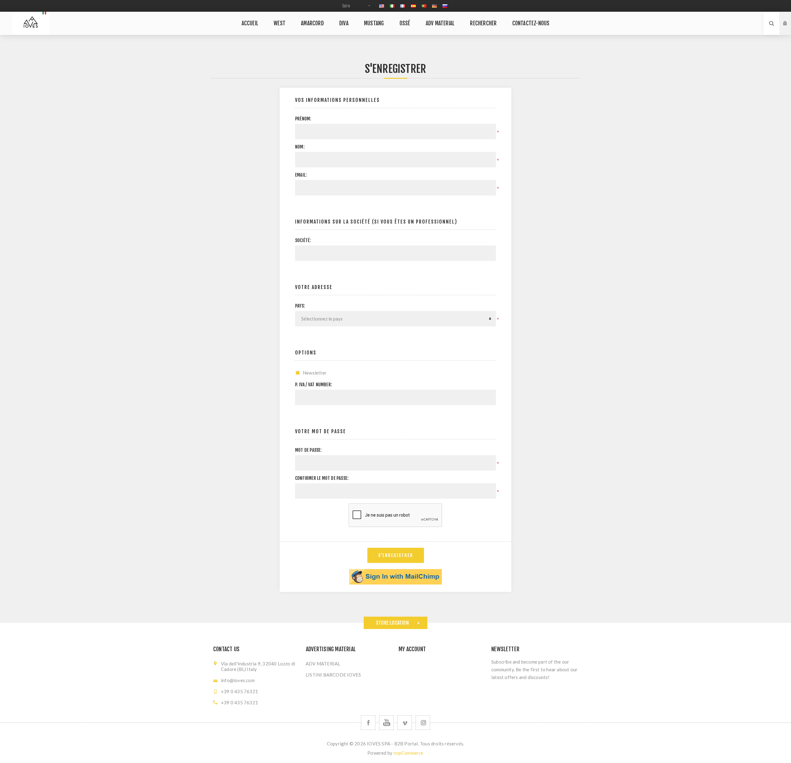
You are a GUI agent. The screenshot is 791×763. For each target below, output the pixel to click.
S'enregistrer (790, 29)
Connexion (790, 17)
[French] (403, 6)
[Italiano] (392, 6)
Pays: (300, 306)
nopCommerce (409, 753)
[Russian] (445, 6)
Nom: (300, 147)
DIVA (344, 23)
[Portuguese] (424, 6)
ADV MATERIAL (440, 23)
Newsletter (315, 372)
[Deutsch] (434, 6)
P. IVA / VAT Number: (313, 385)
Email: (301, 175)
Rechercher (483, 23)
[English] (382, 6)
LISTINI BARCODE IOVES (333, 674)
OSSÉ (405, 23)
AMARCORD (312, 23)
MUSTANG (374, 23)
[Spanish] (413, 6)
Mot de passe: (308, 450)
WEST (280, 23)
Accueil (250, 23)
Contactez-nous (531, 23)
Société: (303, 240)
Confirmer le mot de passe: (322, 478)
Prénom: (303, 119)
